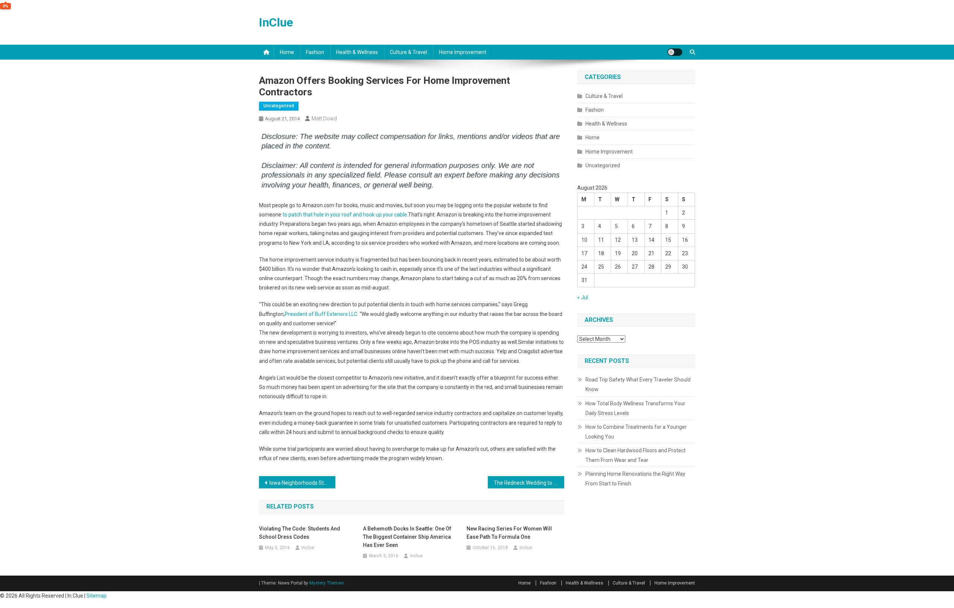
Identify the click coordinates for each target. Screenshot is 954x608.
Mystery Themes (326, 583)
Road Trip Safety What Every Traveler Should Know (638, 384)
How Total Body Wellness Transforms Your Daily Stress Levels (635, 408)
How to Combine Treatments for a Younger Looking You (636, 432)
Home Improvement (462, 52)
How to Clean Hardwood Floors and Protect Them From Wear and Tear (635, 455)
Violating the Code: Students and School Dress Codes (299, 533)
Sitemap (96, 596)
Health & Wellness (357, 52)
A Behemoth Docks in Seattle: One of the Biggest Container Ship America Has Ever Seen (407, 537)
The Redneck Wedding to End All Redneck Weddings (529, 483)
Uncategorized (278, 105)
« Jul (582, 297)
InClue (276, 22)
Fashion (315, 52)
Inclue (307, 547)
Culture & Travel (408, 52)
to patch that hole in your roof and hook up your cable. (345, 215)
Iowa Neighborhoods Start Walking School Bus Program (302, 483)
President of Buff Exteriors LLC (321, 314)
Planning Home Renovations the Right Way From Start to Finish (635, 479)
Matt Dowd (324, 118)
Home (287, 52)
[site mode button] (674, 52)
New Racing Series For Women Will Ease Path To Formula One (509, 533)
